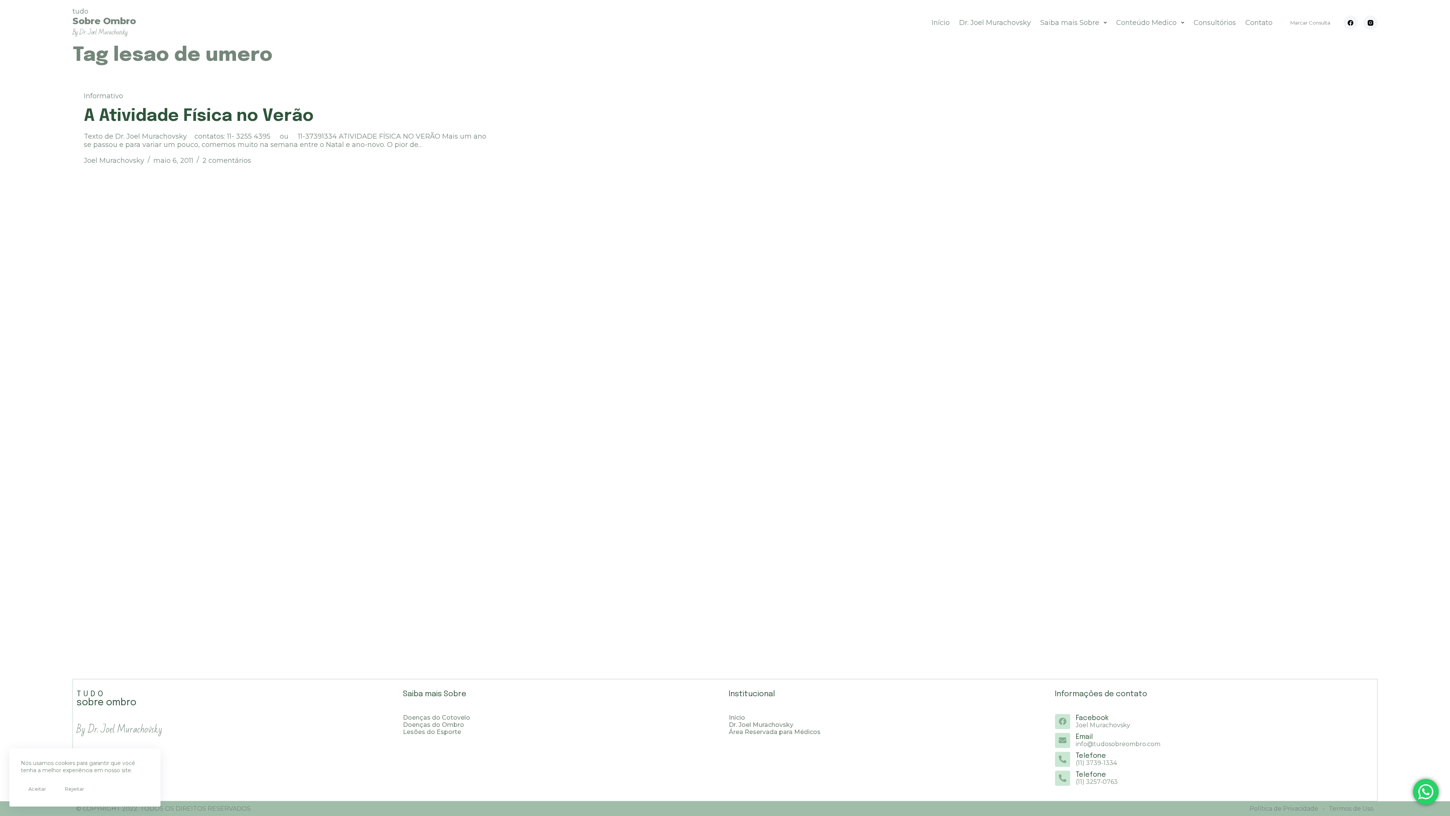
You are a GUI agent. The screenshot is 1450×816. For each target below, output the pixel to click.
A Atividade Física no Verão (199, 116)
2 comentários (226, 160)
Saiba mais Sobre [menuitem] (1069, 23)
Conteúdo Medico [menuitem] (1146, 23)
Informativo (103, 96)
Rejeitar (74, 789)
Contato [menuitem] (1259, 23)
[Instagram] (1371, 22)
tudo (104, 21)
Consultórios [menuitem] (1215, 23)
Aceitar (37, 789)
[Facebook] (1351, 22)
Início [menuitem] (941, 23)
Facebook (1092, 718)
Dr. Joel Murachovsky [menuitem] (995, 23)
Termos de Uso (1350, 808)
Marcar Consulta (1310, 23)
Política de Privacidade (1283, 808)
